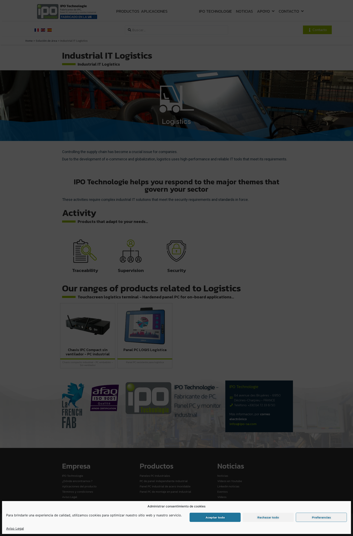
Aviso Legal (15, 528)
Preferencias (321, 517)
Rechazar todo (268, 517)
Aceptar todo (215, 517)
